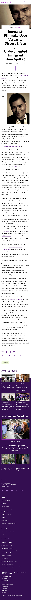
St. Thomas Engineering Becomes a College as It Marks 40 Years (15, 448)
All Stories (4, 538)
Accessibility (4, 588)
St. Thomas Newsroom (20, 63)
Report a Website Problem (7, 584)
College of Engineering (7, 552)
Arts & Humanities (6, 500)
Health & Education (6, 514)
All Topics (4, 534)
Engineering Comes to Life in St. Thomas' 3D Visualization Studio (8, 387)
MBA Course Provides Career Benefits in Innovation (8, 407)
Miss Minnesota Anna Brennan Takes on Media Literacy (22, 388)
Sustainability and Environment (9, 523)
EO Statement (5, 586)
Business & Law (5, 506)
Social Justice (5, 520)
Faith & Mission (5, 511)
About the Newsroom (6, 576)
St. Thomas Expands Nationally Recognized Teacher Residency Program (22, 407)
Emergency (4, 592)
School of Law (5, 558)
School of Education (6, 555)
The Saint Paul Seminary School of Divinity (11, 567)
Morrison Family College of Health (9, 561)
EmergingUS (7, 249)
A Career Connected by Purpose (22, 469)
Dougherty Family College (7, 564)
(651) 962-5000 (5, 486)
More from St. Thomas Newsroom (10, 356)
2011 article (18, 167)
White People (6, 236)
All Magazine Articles (6, 531)
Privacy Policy (4, 590)
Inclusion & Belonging (7, 509)
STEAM (3, 517)
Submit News (4, 578)
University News (18, 27)
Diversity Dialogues (15, 299)
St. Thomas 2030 (5, 526)
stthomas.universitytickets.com (11, 146)
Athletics (4, 503)
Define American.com (15, 247)
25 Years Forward (7, 469)
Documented (6, 231)
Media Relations (5, 580)
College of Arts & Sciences (8, 545)
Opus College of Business (9, 549)
